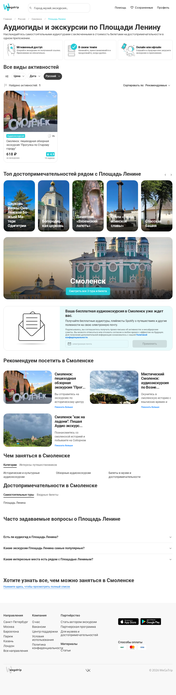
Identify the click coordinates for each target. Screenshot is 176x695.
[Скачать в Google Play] (150, 622)
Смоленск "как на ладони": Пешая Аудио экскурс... (70, 421)
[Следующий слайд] (170, 175)
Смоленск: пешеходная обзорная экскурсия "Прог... (70, 380)
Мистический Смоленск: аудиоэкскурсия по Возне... (155, 380)
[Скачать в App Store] (128, 622)
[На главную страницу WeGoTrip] (13, 7)
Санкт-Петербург (15, 622)
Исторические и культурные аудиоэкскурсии (21, 473)
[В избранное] (53, 94)
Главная (7, 19)
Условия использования (43, 637)
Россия (21, 19)
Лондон (8, 646)
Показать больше (64, 407)
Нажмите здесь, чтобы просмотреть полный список (36, 586)
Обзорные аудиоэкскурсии (73, 473)
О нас (36, 622)
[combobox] (60, 8)
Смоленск (37, 19)
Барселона (11, 631)
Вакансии (39, 626)
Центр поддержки (45, 631)
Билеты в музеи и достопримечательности (124, 473)
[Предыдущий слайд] (165, 175)
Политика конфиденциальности (47, 646)
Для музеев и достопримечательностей (79, 633)
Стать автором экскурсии (79, 622)
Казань (8, 641)
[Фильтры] (6, 76)
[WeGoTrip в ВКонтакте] (88, 670)
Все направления (15, 650)
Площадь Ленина (57, 19)
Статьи (66, 650)
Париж (8, 636)
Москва (8, 626)
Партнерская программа (78, 626)
